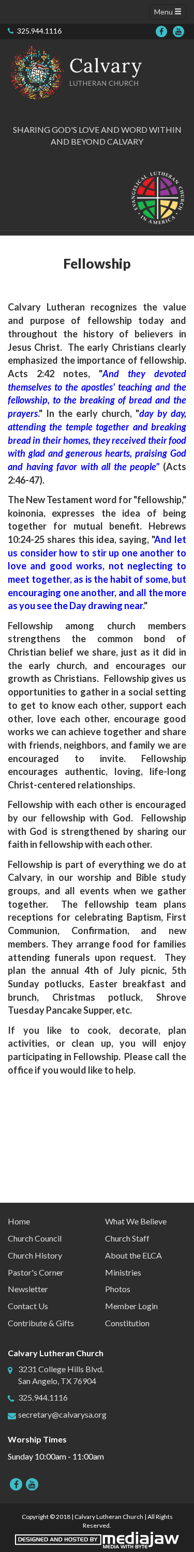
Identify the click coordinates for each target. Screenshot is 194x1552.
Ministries (123, 1272)
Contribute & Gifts (41, 1323)
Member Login (131, 1306)
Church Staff (127, 1238)
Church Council (35, 1238)
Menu (164, 11)
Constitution (127, 1323)
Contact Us (28, 1306)
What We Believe (136, 1221)
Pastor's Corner (36, 1272)
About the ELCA (133, 1255)
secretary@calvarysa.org (62, 1414)
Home (19, 1221)
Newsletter (28, 1289)
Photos (117, 1289)
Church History (35, 1255)
